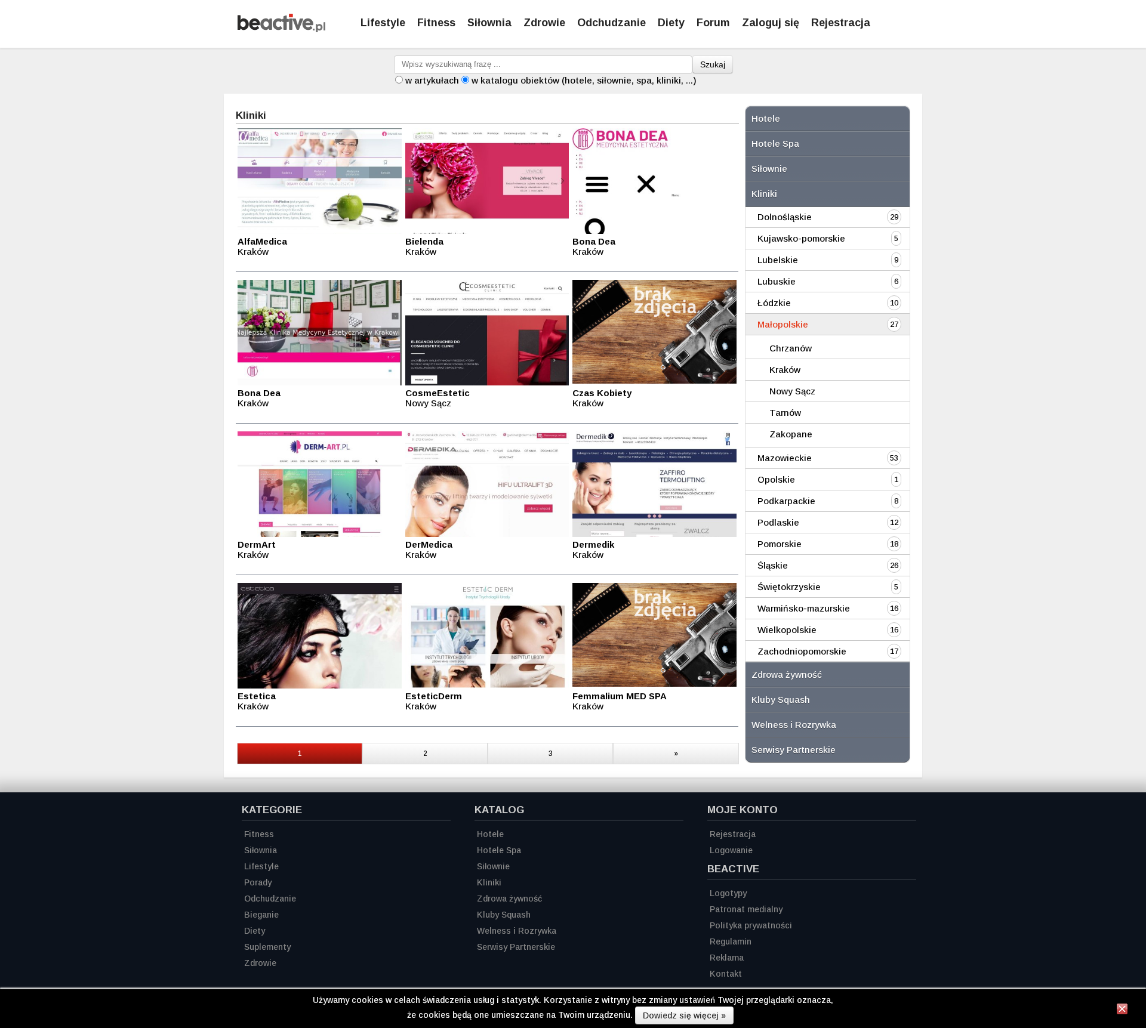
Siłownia (489, 23)
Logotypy (728, 893)
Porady (258, 882)
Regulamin (730, 941)
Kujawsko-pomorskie (801, 238)
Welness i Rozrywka (793, 725)
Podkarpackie (786, 501)
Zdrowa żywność (786, 674)
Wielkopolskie (787, 630)
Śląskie (772, 565)
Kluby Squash (780, 699)
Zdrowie (544, 23)
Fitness (436, 23)
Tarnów (785, 413)
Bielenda (424, 241)
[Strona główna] (281, 29)
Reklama (727, 957)
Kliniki (764, 194)
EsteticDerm (433, 696)
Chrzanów (790, 348)
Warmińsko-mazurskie (803, 608)
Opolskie (776, 479)
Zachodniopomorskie (801, 651)
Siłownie (769, 168)
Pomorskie (779, 544)
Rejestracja (840, 23)
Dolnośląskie (784, 217)
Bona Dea (593, 241)
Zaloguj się (770, 23)
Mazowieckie (784, 458)
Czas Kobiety (601, 393)
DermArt (257, 544)
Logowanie (731, 850)
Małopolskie (782, 324)
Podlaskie (778, 522)
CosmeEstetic (437, 393)
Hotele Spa (775, 143)
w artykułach (432, 80)
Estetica (257, 696)
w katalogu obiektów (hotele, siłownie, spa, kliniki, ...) (584, 80)
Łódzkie (774, 303)
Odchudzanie (611, 23)
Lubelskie (777, 260)
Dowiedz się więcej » (684, 1015)
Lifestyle (383, 23)
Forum (713, 23)
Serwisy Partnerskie (793, 750)
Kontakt (726, 973)
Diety (671, 23)
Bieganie (261, 914)
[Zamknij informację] (1122, 1010)
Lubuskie (776, 281)
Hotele (765, 118)
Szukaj (712, 64)
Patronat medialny (746, 909)
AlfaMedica (262, 241)
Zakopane (790, 434)
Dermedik (593, 544)
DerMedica (428, 544)
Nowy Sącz (792, 391)
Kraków (784, 370)
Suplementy (267, 947)
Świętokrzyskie (789, 587)
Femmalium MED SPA (619, 696)
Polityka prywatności (751, 925)
